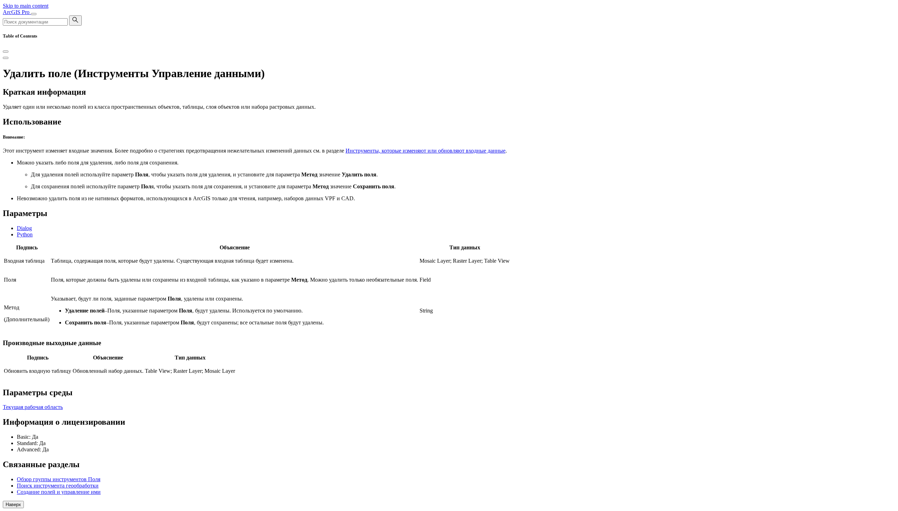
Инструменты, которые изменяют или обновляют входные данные (425, 151)
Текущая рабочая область (33, 407)
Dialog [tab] (24, 228)
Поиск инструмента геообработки (58, 486)
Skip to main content (25, 6)
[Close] (5, 52)
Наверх (13, 504)
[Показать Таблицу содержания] (5, 58)
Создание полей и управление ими (59, 492)
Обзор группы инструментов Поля (58, 479)
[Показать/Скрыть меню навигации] (33, 14)
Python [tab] (25, 234)
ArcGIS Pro (17, 12)
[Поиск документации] (75, 20)
